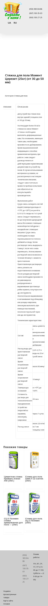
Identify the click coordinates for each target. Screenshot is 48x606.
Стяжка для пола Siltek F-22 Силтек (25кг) (34, 479)
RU (15, 22)
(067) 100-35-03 (35, 13)
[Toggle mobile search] (40, 30)
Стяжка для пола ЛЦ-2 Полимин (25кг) (33, 521)
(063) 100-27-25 (35, 17)
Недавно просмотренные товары (9, 594)
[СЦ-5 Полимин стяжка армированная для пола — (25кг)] (13, 498)
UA (9, 22)
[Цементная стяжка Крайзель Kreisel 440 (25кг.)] (13, 456)
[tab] (8, 107)
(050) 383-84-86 (35, 9)
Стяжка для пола (20, 96)
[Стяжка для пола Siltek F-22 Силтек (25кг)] (35, 456)
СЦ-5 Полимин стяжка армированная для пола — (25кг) (13, 522)
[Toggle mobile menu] (44, 30)
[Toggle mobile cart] (36, 30)
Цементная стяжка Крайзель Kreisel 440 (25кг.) (13, 479)
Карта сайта (8, 601)
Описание (7, 107)
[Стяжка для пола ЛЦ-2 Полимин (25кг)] (35, 498)
